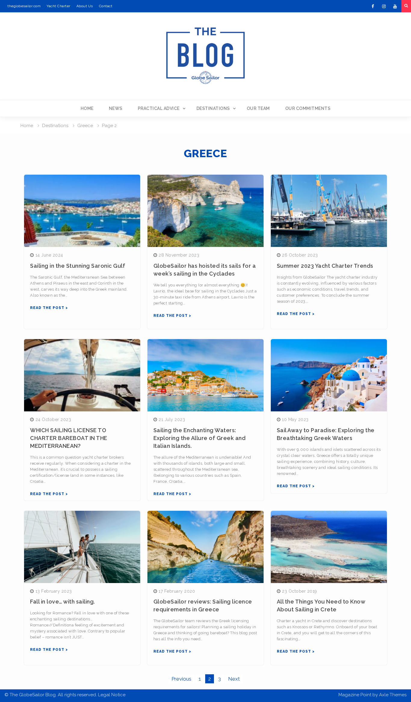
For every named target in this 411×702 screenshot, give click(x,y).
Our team (258, 108)
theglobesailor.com (24, 6)
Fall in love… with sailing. (62, 601)
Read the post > (49, 308)
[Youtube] (395, 6)
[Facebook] (373, 6)
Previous (181, 679)
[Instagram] (384, 6)
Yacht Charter (58, 6)
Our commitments (308, 108)
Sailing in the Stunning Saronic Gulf (77, 266)
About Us (84, 6)
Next (234, 679)
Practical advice (159, 108)
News (115, 108)
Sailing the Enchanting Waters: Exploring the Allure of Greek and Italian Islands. (199, 438)
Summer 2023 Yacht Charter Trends (325, 266)
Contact (106, 6)
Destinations (213, 108)
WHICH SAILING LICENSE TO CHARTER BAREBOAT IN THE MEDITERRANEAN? (68, 438)
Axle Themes (392, 694)
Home (87, 108)
